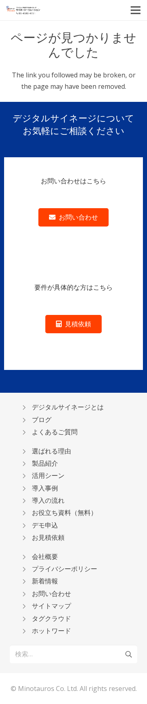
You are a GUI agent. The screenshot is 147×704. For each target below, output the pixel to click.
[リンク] (23, 10)
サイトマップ (51, 605)
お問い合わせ (51, 593)
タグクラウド (51, 618)
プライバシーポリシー (64, 568)
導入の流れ (48, 500)
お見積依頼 (48, 537)
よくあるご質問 (55, 431)
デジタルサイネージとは (68, 407)
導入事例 (45, 488)
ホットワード (51, 630)
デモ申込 (45, 525)
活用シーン (48, 475)
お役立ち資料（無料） (64, 512)
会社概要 (45, 556)
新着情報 (45, 580)
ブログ (41, 419)
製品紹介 (45, 463)
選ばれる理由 (51, 451)
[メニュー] (135, 10)
